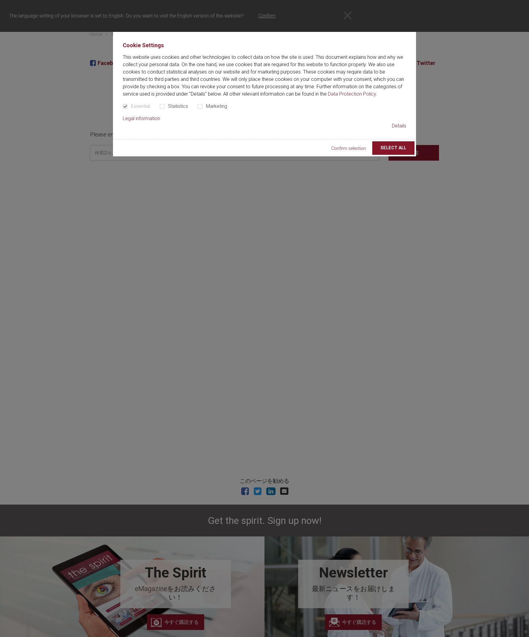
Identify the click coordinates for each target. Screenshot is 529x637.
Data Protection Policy (352, 94)
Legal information (141, 118)
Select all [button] (393, 148)
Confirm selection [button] (348, 148)
